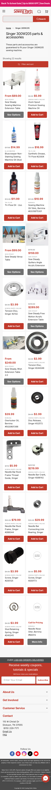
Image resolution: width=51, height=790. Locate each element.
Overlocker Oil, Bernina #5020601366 (12, 423)
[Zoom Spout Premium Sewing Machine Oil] (37, 94)
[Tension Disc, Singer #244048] (37, 359)
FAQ (5, 734)
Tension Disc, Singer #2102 (11, 312)
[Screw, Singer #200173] (37, 569)
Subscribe (43, 680)
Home (8, 28)
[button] (4, 11)
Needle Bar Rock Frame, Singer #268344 (13, 529)
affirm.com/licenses (7, 781)
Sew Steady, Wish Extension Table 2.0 (13, 372)
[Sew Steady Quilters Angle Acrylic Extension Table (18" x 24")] (37, 249)
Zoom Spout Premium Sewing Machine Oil (36, 105)
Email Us (7, 731)
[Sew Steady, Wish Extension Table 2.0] (14, 359)
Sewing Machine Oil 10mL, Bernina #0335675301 (36, 208)
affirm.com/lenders (35, 772)
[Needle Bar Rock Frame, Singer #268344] (14, 518)
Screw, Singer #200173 (35, 579)
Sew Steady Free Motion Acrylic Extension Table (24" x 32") (36, 318)
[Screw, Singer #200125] (14, 569)
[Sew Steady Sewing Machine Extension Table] (14, 94)
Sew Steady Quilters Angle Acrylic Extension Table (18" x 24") (36, 264)
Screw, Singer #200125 (11, 579)
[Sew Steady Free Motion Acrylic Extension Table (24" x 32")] (37, 304)
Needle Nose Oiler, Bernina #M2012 (34, 631)
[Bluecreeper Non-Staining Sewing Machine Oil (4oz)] (14, 145)
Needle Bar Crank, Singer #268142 (37, 476)
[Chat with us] (39, 11)
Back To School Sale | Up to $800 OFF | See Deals (25, 3)
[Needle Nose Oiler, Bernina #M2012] (37, 621)
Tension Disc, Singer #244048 (36, 366)
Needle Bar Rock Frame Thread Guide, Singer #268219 (13, 477)
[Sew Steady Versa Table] (14, 249)
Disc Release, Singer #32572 (35, 422)
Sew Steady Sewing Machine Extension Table (13, 105)
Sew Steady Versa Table (13, 258)
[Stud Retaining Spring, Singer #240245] (14, 621)
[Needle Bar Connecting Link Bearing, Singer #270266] (37, 518)
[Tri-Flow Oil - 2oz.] (14, 197)
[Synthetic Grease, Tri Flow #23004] (37, 145)
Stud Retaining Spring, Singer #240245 (12, 632)
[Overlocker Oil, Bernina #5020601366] (14, 412)
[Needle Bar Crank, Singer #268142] (37, 465)
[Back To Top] (47, 786)
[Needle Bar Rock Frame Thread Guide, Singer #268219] (14, 465)
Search (42, 19)
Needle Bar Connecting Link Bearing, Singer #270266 (36, 531)
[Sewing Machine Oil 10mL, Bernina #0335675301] (37, 197)
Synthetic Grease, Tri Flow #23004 (36, 155)
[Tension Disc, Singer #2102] (14, 304)
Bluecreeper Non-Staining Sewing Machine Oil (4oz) (13, 156)
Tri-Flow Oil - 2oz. (13, 205)
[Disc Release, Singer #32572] (37, 412)
